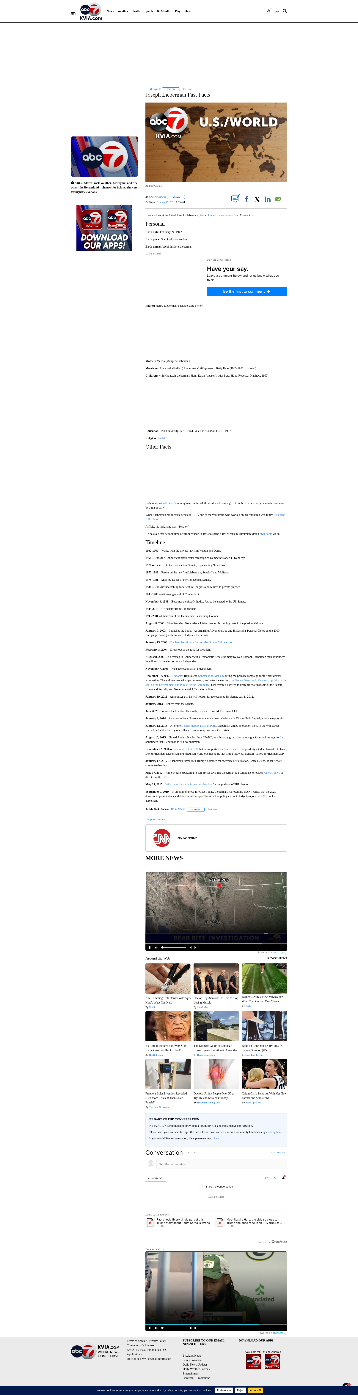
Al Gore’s (170, 503)
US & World (178, 809)
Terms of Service (137, 1340)
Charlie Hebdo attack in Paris (198, 725)
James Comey (272, 772)
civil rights (266, 533)
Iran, (282, 737)
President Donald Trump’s (233, 749)
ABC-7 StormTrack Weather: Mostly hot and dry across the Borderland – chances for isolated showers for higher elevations (104, 187)
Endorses (177, 675)
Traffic (136, 11)
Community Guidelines (140, 1345)
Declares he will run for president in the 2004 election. (201, 642)
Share (188, 11)
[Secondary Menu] (76, 11)
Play (177, 11)
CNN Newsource (157, 196)
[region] (216, 1197)
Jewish (162, 438)
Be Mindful (164, 11)
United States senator (220, 215)
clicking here (273, 1132)
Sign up (281, 1152)
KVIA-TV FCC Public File (143, 1349)
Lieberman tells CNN (185, 749)
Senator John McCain (211, 675)
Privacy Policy (157, 1340)
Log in (271, 1152)
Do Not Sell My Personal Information (149, 1358)
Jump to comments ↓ (157, 819)
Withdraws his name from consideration (189, 784)
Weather (122, 11)
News (110, 11)
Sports (149, 11)
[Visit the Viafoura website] (279, 1241)
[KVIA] (91, 11)
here (216, 1138)
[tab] (155, 1178)
